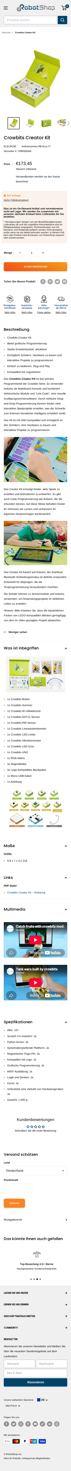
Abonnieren (35, 1382)
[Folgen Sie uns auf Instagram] (20, 1424)
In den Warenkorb (35, 266)
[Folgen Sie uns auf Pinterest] (28, 1424)
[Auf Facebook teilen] (43, 281)
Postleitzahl (11, 1179)
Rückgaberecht (13, 1219)
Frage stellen (44, 312)
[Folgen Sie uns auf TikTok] (42, 1424)
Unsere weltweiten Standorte (19, 1400)
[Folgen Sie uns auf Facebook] (6, 1424)
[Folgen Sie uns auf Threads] (56, 1424)
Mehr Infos (10, 312)
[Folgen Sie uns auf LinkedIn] (49, 1424)
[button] (68, 123)
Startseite (6, 32)
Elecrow (10, 146)
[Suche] (62, 20)
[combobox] (31, 20)
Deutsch (12, 1405)
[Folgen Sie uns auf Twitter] (13, 1424)
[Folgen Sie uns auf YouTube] (35, 1424)
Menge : (9, 252)
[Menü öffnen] (6, 7)
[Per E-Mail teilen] (64, 281)
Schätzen (14, 1203)
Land (7, 1162)
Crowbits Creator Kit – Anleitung (26, 892)
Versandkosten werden (29, 176)
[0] (64, 8)
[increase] (43, 253)
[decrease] (20, 253)
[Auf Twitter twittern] (57, 281)
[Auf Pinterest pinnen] (50, 281)
